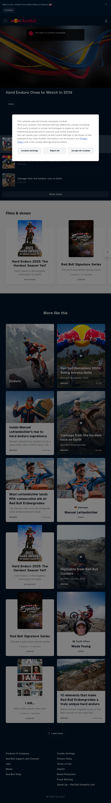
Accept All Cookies (81, 151)
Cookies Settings (29, 151)
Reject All (54, 151)
